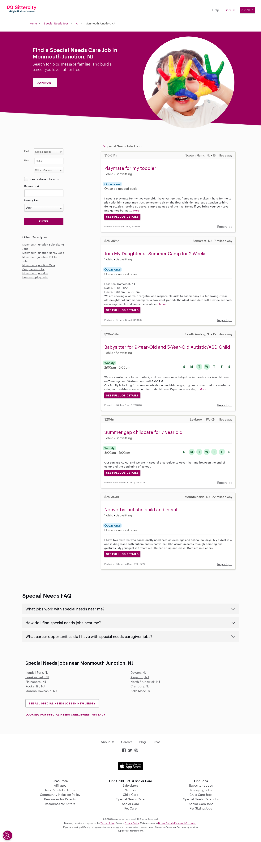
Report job (224, 226)
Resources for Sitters (60, 804)
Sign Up (247, 10)
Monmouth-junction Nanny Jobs (43, 252)
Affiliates (60, 785)
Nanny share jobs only (44, 179)
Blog (142, 742)
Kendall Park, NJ (36, 672)
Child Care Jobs (201, 794)
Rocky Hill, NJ (35, 686)
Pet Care (130, 808)
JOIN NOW (44, 82)
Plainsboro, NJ (35, 681)
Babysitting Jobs (201, 785)
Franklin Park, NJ (37, 677)
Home (33, 23)
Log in (230, 10)
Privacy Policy (132, 823)
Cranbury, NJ (139, 686)
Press (156, 742)
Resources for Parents (60, 799)
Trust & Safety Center (60, 790)
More (136, 210)
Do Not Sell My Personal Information (177, 823)
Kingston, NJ (139, 677)
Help (215, 10)
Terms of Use (107, 823)
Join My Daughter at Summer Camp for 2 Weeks (155, 253)
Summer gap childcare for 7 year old (143, 432)
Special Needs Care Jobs (201, 799)
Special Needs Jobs (56, 23)
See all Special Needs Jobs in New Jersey (62, 703)
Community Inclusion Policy (60, 794)
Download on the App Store (130, 766)
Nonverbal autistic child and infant (141, 509)
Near (26, 160)
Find (26, 151)
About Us (107, 742)
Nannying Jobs (201, 790)
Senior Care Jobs (201, 804)
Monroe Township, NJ (41, 691)
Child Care (130, 794)
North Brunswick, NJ (145, 681)
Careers (126, 742)
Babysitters (130, 785)
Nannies (130, 790)
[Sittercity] (22, 9)
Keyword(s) (31, 186)
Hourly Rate (31, 200)
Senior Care (130, 804)
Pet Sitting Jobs (201, 808)
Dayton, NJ (138, 672)
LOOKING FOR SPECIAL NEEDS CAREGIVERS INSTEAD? (65, 714)
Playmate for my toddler (130, 168)
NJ (77, 23)
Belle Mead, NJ (141, 691)
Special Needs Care (130, 799)
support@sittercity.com (130, 830)
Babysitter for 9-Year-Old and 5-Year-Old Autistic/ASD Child (167, 347)
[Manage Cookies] (7, 835)
